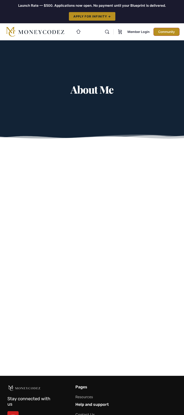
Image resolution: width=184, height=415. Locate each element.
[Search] (107, 31)
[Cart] (120, 31)
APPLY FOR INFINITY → (92, 16)
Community (166, 32)
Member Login (138, 32)
